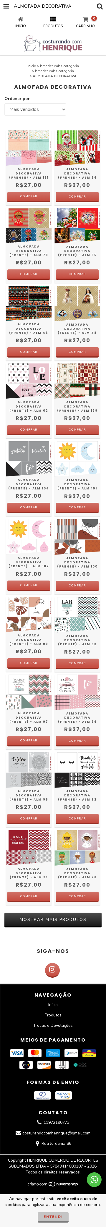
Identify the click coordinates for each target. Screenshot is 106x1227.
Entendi (53, 1216)
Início (31, 66)
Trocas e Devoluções (53, 1025)
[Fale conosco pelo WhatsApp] (94, 1179)
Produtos (53, 1015)
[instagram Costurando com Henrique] (52, 970)
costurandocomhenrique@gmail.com (56, 1133)
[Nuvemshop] (53, 1185)
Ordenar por (17, 98)
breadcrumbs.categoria (59, 66)
